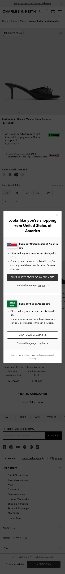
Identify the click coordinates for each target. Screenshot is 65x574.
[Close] (57, 215)
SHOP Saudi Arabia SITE (32, 334)
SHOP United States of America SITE (32, 277)
